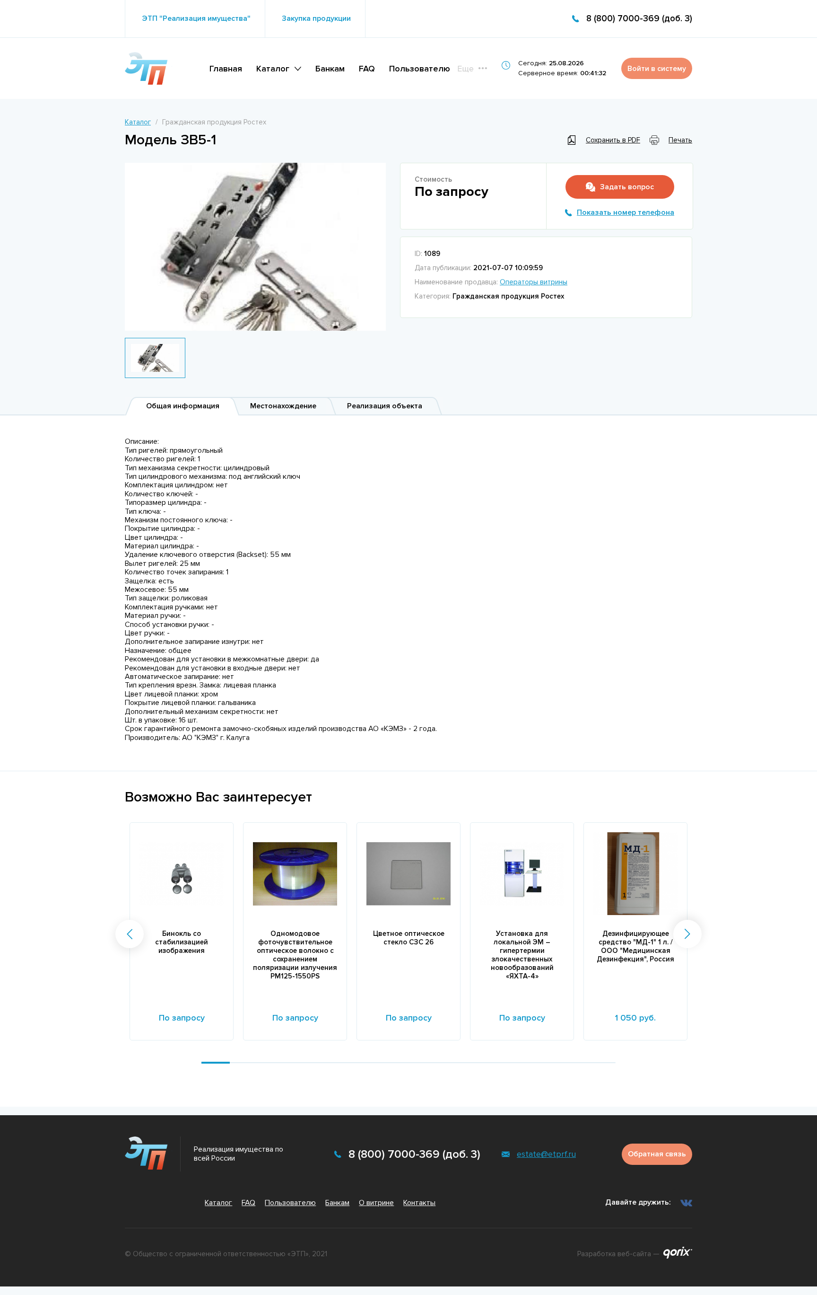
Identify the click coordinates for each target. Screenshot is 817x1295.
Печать (680, 140)
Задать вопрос (627, 187)
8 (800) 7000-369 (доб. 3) (639, 18)
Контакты (419, 1202)
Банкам (330, 68)
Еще (465, 68)
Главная (225, 68)
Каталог (272, 68)
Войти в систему (656, 68)
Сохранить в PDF (613, 140)
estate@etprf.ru (546, 1154)
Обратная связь (657, 1154)
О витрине (376, 1202)
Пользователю (419, 68)
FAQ (367, 68)
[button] (129, 934)
